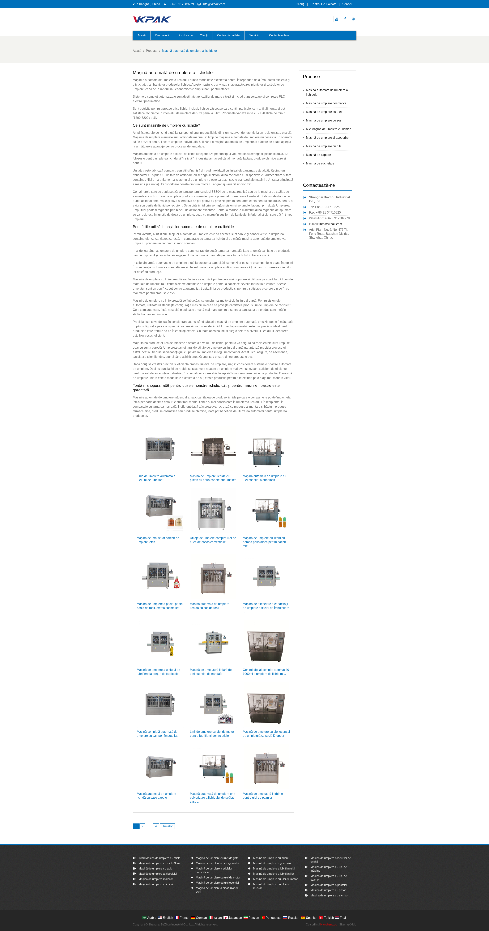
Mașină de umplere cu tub (323, 146)
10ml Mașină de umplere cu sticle (159, 858)
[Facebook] (345, 19)
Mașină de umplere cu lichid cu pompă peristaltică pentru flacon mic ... (264, 542)
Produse (184, 35)
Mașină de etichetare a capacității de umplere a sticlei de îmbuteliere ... (266, 608)
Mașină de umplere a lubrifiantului (274, 868)
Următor (167, 826)
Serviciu (347, 4)
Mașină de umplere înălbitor (155, 879)
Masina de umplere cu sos (324, 120)
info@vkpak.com (213, 4)
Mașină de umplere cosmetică (326, 103)
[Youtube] (337, 19)
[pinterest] (353, 19)
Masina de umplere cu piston (328, 890)
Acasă (142, 35)
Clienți (300, 4)
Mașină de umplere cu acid (155, 868)
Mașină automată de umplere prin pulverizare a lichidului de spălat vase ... (212, 797)
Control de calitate (323, 4)
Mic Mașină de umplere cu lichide (328, 129)
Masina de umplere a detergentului (217, 863)
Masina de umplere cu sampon (329, 895)
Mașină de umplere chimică (155, 884)
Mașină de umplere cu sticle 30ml (159, 863)
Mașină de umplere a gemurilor (272, 863)
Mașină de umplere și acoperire (327, 137)
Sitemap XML (347, 924)
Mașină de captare (318, 154)
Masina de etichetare (320, 163)
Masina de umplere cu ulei (324, 111)
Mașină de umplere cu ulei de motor (218, 877)
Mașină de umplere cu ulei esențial (217, 882)
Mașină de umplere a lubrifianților (273, 873)
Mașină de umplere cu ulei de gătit (217, 858)
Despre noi (162, 35)
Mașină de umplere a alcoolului (157, 873)
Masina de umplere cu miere (271, 858)
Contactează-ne (279, 35)
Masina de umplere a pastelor (328, 884)
